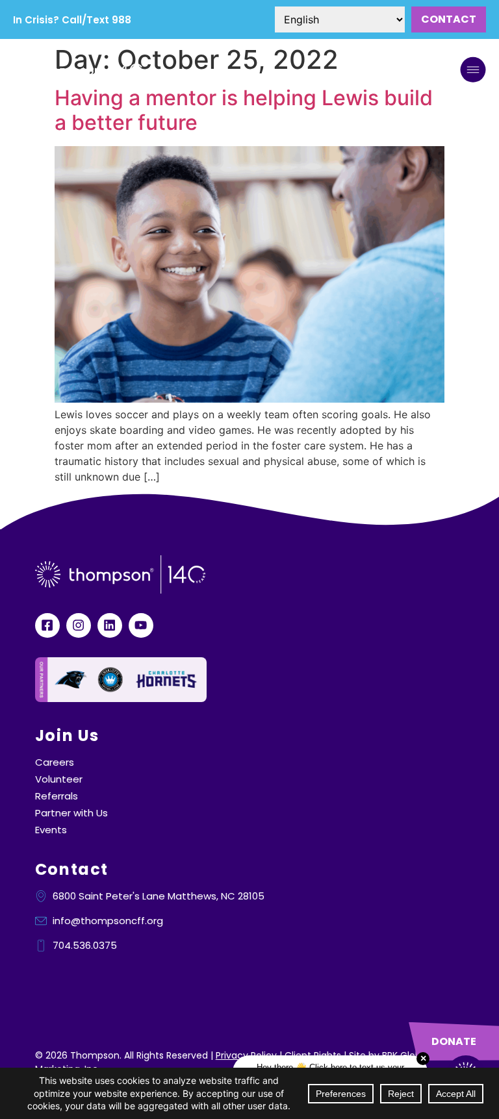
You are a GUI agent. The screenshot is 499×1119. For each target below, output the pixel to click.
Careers (54, 762)
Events (51, 830)
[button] (473, 71)
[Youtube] (141, 625)
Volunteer (59, 779)
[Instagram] (78, 625)
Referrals (56, 796)
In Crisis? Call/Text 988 (72, 20)
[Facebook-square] (47, 625)
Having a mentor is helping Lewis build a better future (244, 110)
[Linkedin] (109, 625)
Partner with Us (71, 813)
